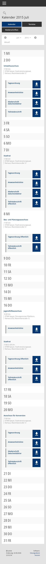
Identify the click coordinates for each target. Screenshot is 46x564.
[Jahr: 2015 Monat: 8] (35, 37)
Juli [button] (18, 37)
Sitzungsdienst (35, 554)
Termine (32, 24)
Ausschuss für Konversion (14, 415)
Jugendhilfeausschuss (13, 311)
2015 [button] (27, 37)
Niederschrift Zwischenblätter (14, 103)
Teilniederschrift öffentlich (15, 203)
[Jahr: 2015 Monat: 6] (5, 37)
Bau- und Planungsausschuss (16, 219)
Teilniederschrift (15, 112)
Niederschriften (11, 30)
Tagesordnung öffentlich (18, 237)
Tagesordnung (14, 83)
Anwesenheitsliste (15, 92)
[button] (36, 84)
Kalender (11, 24)
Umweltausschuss (11, 66)
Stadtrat (7, 156)
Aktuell (7, 42)
